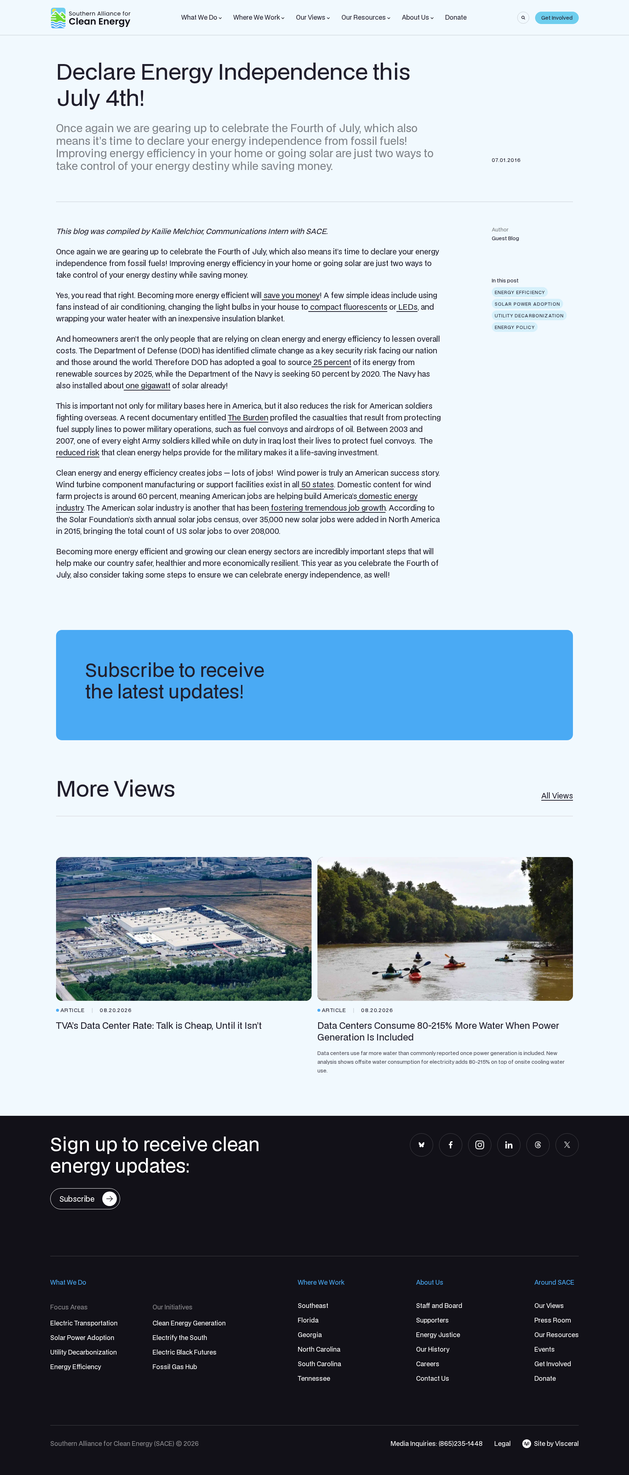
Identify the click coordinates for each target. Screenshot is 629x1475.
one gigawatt (147, 385)
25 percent (331, 362)
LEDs (407, 307)
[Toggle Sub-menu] (220, 18)
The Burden (248, 417)
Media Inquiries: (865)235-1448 (437, 1443)
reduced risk (77, 452)
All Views (557, 795)
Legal (502, 1443)
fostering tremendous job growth (327, 508)
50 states (317, 484)
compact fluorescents (347, 307)
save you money (291, 295)
